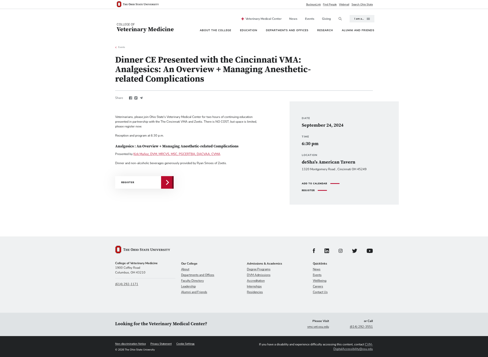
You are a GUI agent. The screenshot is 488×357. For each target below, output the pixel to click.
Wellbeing (319, 280)
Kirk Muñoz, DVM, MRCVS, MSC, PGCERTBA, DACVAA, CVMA (176, 154)
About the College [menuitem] (215, 30)
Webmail (344, 4)
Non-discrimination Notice (130, 344)
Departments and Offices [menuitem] (287, 30)
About (185, 269)
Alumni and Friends (194, 292)
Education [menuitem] (248, 30)
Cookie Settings (185, 344)
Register (308, 190)
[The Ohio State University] (139, 4)
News (293, 19)
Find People (330, 4)
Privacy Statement (161, 344)
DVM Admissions (258, 275)
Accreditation (256, 280)
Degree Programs (258, 269)
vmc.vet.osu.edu (318, 326)
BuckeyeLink (313, 4)
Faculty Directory (192, 280)
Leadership (188, 286)
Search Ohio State (362, 4)
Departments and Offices (197, 275)
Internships (254, 286)
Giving (326, 19)
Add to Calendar (314, 183)
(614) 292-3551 (361, 326)
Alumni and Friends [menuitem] (358, 30)
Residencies (255, 292)
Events (309, 19)
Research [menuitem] (325, 30)
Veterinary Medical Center (264, 19)
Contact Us (320, 292)
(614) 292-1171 (126, 284)
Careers (318, 286)
